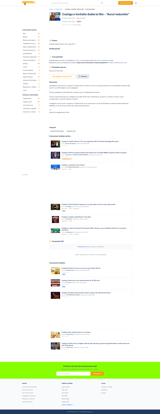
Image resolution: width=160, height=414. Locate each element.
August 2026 (66, 387)
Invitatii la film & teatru (59, 9)
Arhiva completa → (67, 404)
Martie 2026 (65, 401)
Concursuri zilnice (27, 390)
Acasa (51, 9)
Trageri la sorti (71, 131)
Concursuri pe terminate (29, 387)
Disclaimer (104, 390)
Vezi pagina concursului (61, 76)
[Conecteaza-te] (136, 3)
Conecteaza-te (81, 246)
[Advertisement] (31, 17)
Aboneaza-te (97, 373)
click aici (79, 60)
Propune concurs (125, 3)
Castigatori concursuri (28, 396)
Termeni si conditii (106, 387)
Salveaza (84, 76)
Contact (103, 393)
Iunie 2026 (65, 393)
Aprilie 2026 (65, 399)
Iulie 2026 (65, 390)
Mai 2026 (64, 396)
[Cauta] (102, 3)
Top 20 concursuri (27, 393)
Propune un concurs (28, 399)
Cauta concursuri (27, 401)
